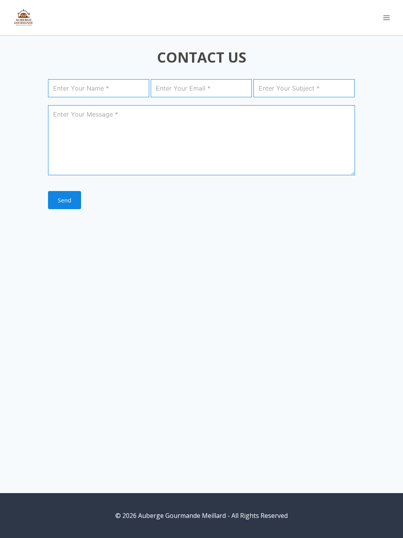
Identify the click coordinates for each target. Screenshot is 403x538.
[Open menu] (386, 17)
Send (64, 200)
